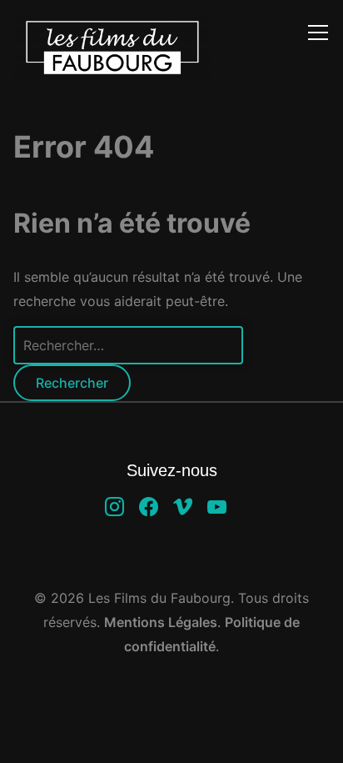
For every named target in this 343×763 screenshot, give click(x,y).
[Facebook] (148, 505)
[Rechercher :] (128, 345)
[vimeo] (182, 505)
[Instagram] (114, 505)
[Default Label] (217, 505)
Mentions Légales (160, 622)
